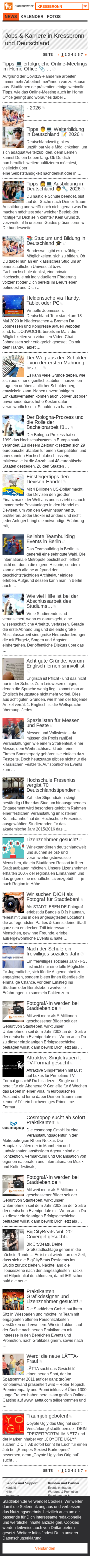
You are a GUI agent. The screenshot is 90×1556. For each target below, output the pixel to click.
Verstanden (45, 1548)
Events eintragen (59, 1488)
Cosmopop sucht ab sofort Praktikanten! (55, 1120)
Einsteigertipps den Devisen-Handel (47, 479)
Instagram (12, 1496)
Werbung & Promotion (63, 1492)
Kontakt (11, 1488)
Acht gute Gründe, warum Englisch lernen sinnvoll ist (55, 663)
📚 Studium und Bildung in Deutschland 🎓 (55, 240)
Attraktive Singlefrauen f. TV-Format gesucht (53, 1060)
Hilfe (9, 1492)
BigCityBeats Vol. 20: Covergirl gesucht (49, 1234)
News (11, 16)
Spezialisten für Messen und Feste (53, 723)
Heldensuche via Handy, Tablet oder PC (53, 300)
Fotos (54, 16)
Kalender (32, 16)
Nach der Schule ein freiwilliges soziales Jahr (53, 951)
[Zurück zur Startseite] (8, 6)
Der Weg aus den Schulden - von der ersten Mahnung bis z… (57, 362)
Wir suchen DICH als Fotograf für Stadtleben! (53, 896)
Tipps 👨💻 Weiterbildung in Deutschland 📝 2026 (55, 131)
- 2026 (33, 107)
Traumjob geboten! (47, 1416)
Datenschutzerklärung (22, 1538)
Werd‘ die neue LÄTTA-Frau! (52, 1358)
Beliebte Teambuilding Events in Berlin (50, 539)
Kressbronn (50, 6)
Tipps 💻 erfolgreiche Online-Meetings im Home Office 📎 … (44, 66)
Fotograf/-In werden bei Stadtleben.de (52, 1005)
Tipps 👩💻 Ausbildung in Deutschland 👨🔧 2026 (54, 186)
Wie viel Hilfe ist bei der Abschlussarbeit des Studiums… (52, 601)
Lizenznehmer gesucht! (52, 839)
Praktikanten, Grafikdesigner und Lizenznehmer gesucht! (52, 1296)
